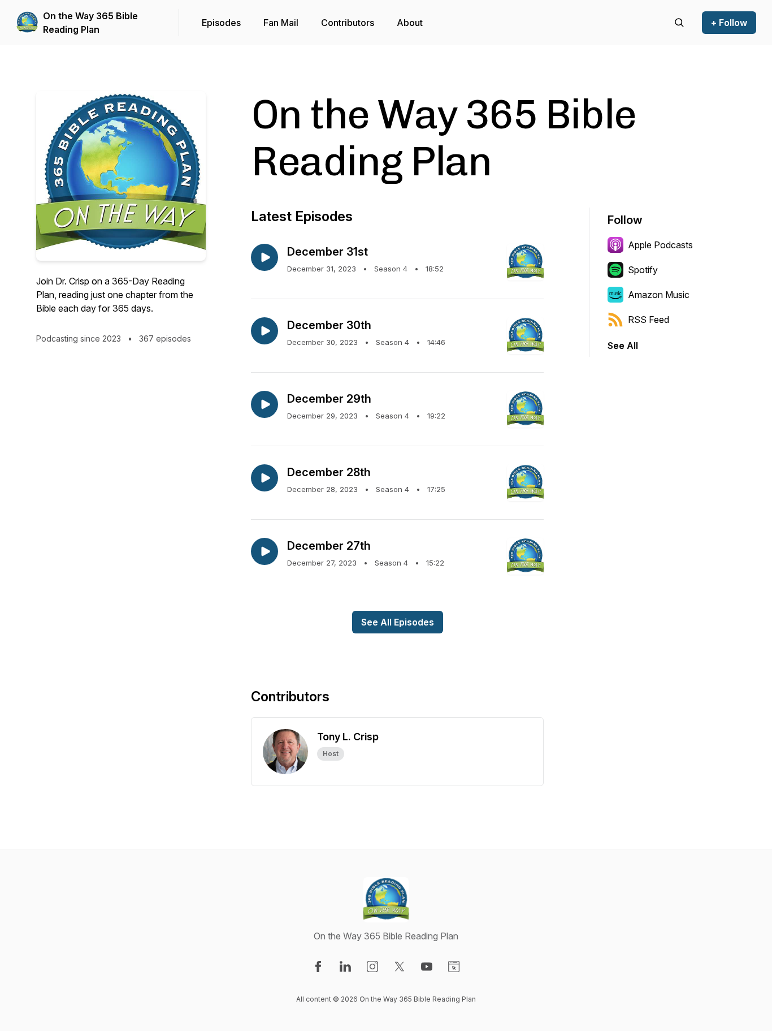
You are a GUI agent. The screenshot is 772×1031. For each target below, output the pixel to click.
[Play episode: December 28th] (264, 477)
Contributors (347, 22)
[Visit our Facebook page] (318, 966)
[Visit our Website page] (453, 966)
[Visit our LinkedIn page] (345, 966)
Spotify (643, 269)
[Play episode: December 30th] (264, 330)
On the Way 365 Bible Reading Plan (90, 22)
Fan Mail (280, 22)
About (410, 22)
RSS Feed (648, 319)
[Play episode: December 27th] (264, 551)
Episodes (221, 22)
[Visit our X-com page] (399, 966)
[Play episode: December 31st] (264, 257)
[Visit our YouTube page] (426, 966)
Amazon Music (658, 294)
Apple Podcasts (660, 245)
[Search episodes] (679, 22)
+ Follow (729, 22)
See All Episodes (397, 622)
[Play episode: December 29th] (264, 404)
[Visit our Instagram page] (372, 966)
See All (623, 345)
